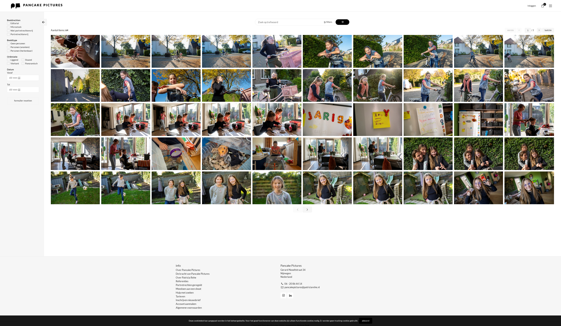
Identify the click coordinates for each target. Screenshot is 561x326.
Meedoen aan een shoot (188, 288)
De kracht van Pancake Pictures (192, 273)
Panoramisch (31, 63)
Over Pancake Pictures (188, 269)
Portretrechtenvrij (19, 34)
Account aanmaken (186, 303)
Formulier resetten (23, 100)
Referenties (182, 281)
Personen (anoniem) (20, 47)
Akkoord (365, 320)
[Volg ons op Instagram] (283, 295)
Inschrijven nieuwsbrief (188, 300)
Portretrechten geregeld (189, 285)
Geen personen (18, 43)
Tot (8, 84)
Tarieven (180, 296)
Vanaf (10, 72)
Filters (329, 22)
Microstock (16, 27)
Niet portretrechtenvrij (22, 30)
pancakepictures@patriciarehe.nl (302, 287)
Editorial (15, 23)
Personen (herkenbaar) (22, 50)
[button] (539, 30)
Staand (28, 59)
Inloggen (532, 5)
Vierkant (15, 63)
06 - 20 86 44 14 (293, 283)
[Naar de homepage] (37, 6)
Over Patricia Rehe (186, 277)
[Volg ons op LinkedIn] (290, 295)
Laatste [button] (548, 30)
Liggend (14, 59)
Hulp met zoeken (185, 292)
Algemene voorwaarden (189, 307)
